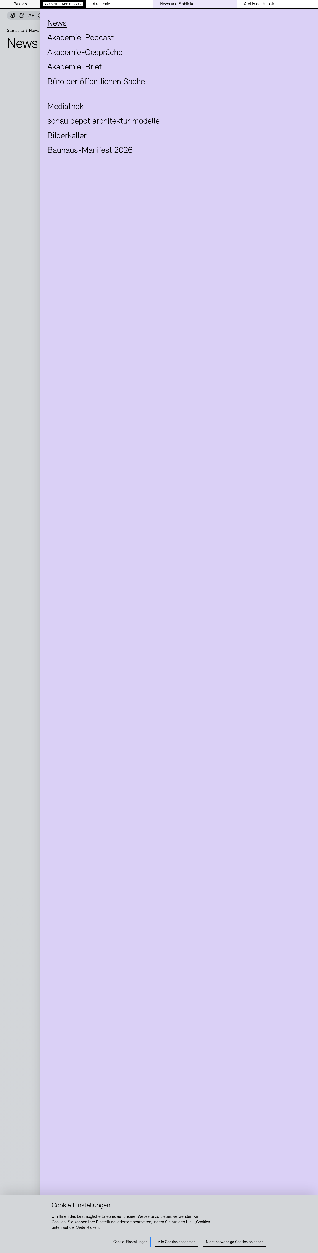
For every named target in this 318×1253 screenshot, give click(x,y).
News (57, 23)
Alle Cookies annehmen (176, 1242)
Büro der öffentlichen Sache (96, 82)
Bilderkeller (67, 136)
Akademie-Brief (74, 67)
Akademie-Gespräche (84, 52)
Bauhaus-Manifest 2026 (90, 150)
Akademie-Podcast (80, 38)
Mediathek (65, 107)
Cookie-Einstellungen (130, 1242)
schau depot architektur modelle (103, 121)
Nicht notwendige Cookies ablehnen (234, 1242)
